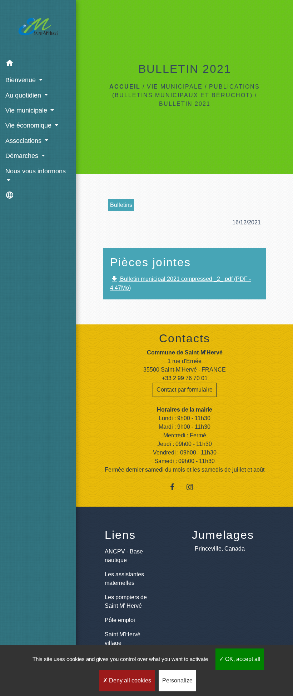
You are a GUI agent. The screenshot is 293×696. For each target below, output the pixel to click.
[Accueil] (38, 28)
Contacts (184, 338)
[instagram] (193, 486)
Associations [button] (24, 140)
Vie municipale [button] (27, 110)
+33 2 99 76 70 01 (185, 378)
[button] (38, 64)
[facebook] (175, 486)
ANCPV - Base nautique (124, 555)
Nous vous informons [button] (35, 171)
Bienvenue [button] (21, 80)
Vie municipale (175, 87)
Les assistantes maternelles (124, 578)
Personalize (177, 680)
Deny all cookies (129, 680)
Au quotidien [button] (24, 95)
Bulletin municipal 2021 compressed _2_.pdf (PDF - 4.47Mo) (180, 283)
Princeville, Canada (220, 549)
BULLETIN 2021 (184, 104)
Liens (120, 534)
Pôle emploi (120, 620)
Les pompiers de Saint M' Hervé (126, 601)
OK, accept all (242, 659)
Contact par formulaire (185, 390)
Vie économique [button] (29, 125)
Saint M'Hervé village (122, 638)
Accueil (124, 87)
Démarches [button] (22, 155)
